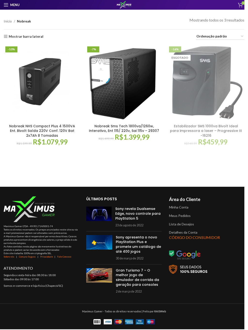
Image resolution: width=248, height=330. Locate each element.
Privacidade (46, 256)
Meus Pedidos (180, 216)
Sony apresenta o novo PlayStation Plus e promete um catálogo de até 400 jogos (138, 244)
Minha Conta (178, 207)
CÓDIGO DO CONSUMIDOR (194, 237)
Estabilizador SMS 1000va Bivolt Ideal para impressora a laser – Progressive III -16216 (206, 131)
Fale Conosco (64, 256)
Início (8, 21)
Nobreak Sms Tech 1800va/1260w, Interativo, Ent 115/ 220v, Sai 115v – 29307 (124, 128)
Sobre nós (9, 256)
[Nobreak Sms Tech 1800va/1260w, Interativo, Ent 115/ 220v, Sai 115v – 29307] (124, 83)
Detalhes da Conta (183, 232)
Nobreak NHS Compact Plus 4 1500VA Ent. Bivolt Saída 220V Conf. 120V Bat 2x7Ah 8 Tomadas (42, 131)
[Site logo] (124, 4)
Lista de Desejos (181, 224)
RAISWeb (160, 311)
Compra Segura (27, 256)
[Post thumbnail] (99, 217)
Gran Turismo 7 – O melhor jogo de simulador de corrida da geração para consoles (137, 277)
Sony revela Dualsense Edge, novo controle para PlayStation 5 (138, 213)
